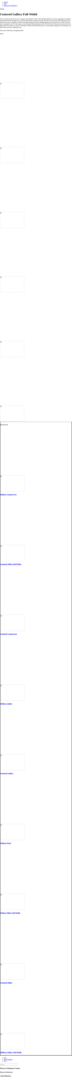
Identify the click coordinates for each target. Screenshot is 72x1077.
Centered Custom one (8, 634)
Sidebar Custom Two (8, 495)
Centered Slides (6, 983)
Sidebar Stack (5, 843)
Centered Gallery (6, 773)
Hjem (6, 2)
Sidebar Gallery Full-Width (10, 1052)
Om (5, 4)
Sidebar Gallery (6, 704)
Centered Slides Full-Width (10, 564)
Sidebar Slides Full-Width (10, 913)
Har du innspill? (10, 5)
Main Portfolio (8, 1059)
